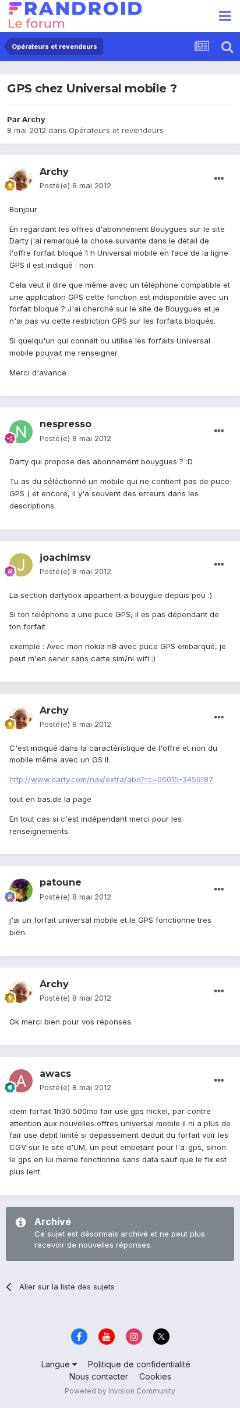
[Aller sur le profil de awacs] (21, 1080)
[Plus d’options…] (219, 179)
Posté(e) (75, 185)
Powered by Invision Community (120, 1390)
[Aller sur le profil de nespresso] (21, 431)
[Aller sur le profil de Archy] (21, 179)
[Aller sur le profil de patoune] (21, 890)
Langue (56, 1364)
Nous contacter (98, 1376)
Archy (33, 119)
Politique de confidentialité (139, 1364)
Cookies (155, 1376)
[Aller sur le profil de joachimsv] (21, 564)
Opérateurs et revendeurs (116, 130)
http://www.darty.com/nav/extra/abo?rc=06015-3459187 (111, 779)
